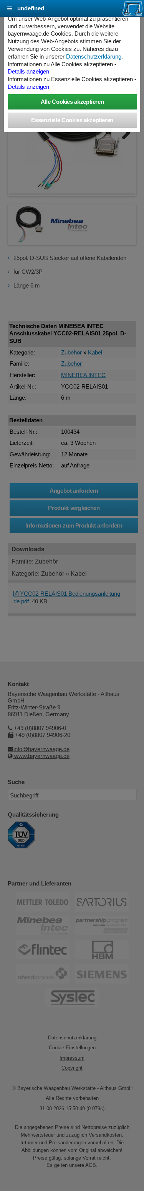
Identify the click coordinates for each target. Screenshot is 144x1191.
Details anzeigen (28, 72)
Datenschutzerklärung (93, 57)
